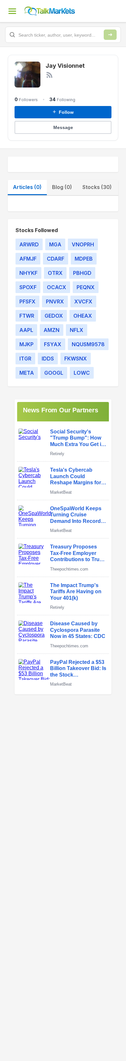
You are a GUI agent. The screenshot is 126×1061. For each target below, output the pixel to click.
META (26, 373)
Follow (63, 112)
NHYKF (28, 273)
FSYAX (52, 344)
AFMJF (28, 258)
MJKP (26, 344)
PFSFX (27, 301)
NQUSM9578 (88, 344)
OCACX (56, 287)
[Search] (110, 34)
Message (63, 127)
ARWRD (29, 244)
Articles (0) (27, 187)
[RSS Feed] (49, 75)
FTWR (26, 315)
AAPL (26, 330)
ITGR (25, 358)
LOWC (82, 373)
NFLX (76, 330)
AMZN (51, 330)
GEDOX (54, 315)
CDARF (55, 258)
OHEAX (82, 315)
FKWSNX (75, 358)
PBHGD (82, 273)
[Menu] (12, 11)
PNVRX (55, 301)
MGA (55, 244)
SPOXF (28, 287)
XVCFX (83, 301)
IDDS (48, 358)
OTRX (55, 273)
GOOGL (53, 373)
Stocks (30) (97, 187)
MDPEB (84, 258)
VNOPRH (83, 244)
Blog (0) (62, 187)
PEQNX (86, 287)
